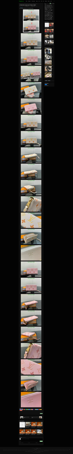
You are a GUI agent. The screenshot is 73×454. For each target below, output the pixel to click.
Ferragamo (48, 11)
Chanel (46, 9)
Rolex (45, 18)
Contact (48, 1)
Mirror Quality (33, 1)
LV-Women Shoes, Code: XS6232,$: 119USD (49, 64)
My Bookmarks (42, 451)
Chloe (48, 9)
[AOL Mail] (34, 409)
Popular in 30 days (39, 451)
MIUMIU (45, 16)
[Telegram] (29, 409)
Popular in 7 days (36, 451)
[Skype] (36, 409)
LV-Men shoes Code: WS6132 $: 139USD (22, 428)
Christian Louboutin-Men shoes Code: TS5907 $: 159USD (47, 39)
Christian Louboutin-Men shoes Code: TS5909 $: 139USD (47, 33)
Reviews (46, 1)
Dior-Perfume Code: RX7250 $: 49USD (49, 52)
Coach (48, 10)
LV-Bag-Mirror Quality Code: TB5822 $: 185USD (28, 434)
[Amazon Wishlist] (40, 409)
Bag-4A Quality (34, 448)
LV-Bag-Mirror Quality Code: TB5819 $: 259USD (33, 426)
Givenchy (50, 11)
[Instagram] (21, 409)
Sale (39, 1)
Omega (45, 17)
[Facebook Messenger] (37, 409)
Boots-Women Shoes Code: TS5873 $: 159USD (51, 44)
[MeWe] (25, 409)
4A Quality (29, 1)
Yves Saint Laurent (49, 19)
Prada (51, 17)
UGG (48, 18)
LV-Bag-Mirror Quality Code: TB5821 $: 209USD (22, 434)
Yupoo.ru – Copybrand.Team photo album (37, 452)
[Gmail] (32, 409)
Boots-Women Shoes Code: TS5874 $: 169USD (47, 44)
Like (43, 1)
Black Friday (29, 451)
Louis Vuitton (21, 410)
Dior (51, 10)
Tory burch (47, 18)
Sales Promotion (31, 451)
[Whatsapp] (26, 409)
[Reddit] (24, 409)
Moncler (48, 16)
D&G (50, 10)
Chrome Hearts (46, 10)
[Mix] (31, 409)
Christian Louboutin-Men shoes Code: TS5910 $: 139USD (51, 27)
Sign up (51, 3)
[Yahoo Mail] (33, 409)
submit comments (41, 441)
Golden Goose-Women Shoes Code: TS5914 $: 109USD (51, 39)
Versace (46, 19)
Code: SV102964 (49, 76)
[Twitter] (22, 409)
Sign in (53, 3)
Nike (52, 16)
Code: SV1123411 (49, 70)
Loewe (48, 13)
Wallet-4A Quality (37, 448)
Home (26, 1)
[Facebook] (20, 409)
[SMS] (35, 409)
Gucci (49, 12)
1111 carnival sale (26, 451)
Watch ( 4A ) (40, 448)
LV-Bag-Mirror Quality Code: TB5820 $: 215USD (39, 426)
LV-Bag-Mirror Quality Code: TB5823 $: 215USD (33, 434)
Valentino (51, 18)
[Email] (27, 409)
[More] (41, 409)
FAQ (41, 1)
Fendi (45, 11)
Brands (37, 1)
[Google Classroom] (39, 409)
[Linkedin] (30, 409)
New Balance (50, 16)
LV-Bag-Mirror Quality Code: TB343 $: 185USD (28, 426)
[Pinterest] (23, 409)
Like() (41, 413)
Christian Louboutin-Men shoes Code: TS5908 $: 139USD (51, 33)
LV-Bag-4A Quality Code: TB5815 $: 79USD (39, 434)
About (51, 1)
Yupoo (46, 80)
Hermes (51, 12)
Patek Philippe (49, 17)
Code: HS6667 (49, 58)
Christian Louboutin (50, 9)
